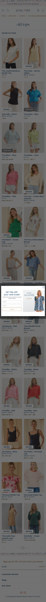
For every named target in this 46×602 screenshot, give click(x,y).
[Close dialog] (43, 287)
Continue (12, 309)
